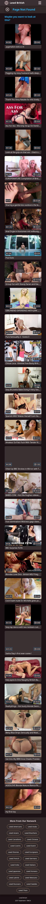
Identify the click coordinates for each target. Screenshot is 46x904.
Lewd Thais (23, 890)
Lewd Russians (15, 884)
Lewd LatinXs (14, 877)
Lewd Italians (30, 865)
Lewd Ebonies (13, 852)
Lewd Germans (31, 858)
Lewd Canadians (14, 839)
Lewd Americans (15, 827)
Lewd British (17, 2)
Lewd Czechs (15, 846)
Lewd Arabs (32, 827)
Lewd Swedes (32, 884)
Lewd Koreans (31, 871)
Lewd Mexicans (31, 877)
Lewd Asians (14, 833)
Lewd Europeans (31, 852)
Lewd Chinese (32, 839)
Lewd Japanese (14, 871)
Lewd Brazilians (31, 833)
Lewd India (14, 865)
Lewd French (14, 858)
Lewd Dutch (31, 846)
